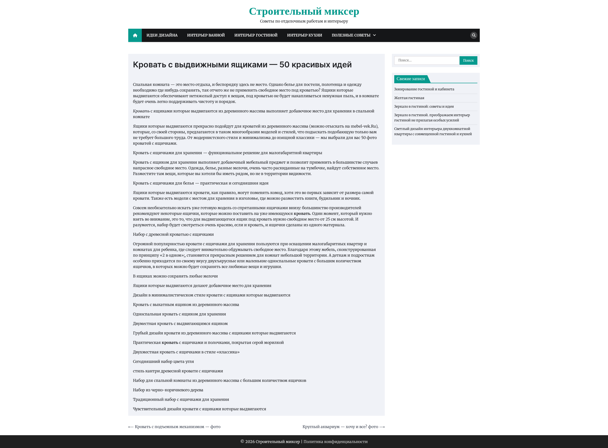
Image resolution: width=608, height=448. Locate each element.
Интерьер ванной (206, 35)
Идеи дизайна (162, 35)
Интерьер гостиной (256, 35)
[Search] (473, 35)
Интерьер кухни (304, 35)
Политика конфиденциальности (336, 441)
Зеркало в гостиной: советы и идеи (424, 107)
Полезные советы (351, 35)
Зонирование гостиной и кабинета (424, 89)
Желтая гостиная (409, 98)
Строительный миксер (304, 12)
